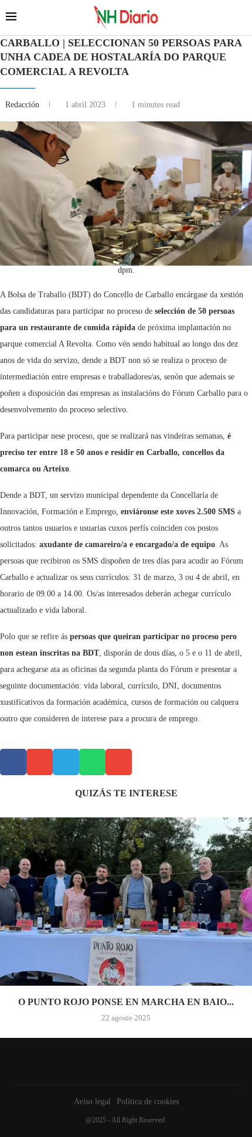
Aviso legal (92, 1101)
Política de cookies (148, 1101)
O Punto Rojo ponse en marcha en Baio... (126, 1002)
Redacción (23, 104)
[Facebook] (123, 1061)
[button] (13, 762)
